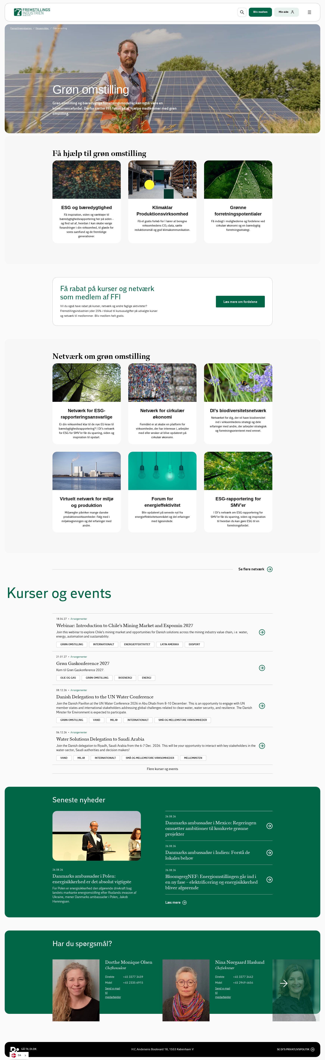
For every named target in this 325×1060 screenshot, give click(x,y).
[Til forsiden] (32, 12)
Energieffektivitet (137, 644)
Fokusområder (42, 28)
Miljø (114, 720)
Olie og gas (68, 677)
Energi (146, 677)
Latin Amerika (169, 644)
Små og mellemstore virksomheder (183, 720)
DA (19, 1055)
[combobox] (19, 1055)
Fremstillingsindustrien (21, 28)
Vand (96, 720)
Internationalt (103, 644)
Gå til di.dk (28, 1049)
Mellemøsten (193, 758)
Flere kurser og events (162, 769)
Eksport (194, 644)
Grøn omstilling (71, 644)
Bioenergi (125, 677)
